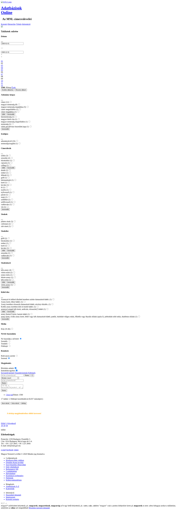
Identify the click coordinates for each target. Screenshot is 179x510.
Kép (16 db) (6, 329)
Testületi (4, 344)
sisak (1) (4, 197)
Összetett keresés (21, 373)
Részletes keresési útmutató (39, 508)
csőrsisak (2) (6, 224)
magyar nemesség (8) (9, 104)
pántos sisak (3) (7, 221)
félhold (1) (5, 175)
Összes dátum (21, 90)
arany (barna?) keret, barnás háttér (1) (15, 314)
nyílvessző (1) (6, 192)
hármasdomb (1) (7, 180)
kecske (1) (5, 185)
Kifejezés (31, 373)
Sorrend (4, 358)
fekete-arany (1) (7, 277)
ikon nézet (5, 403)
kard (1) (4, 182)
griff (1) (4, 178)
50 (7, 426)
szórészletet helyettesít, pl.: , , (30, 506)
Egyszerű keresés (7, 373)
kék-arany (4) (6, 270)
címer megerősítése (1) (10, 109)
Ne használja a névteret (10, 339)
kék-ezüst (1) (6, 280)
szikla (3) (5, 156)
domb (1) (5, 170)
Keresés (4, 24)
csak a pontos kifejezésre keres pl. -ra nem (124, 506)
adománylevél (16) (8, 141)
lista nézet (15, 403)
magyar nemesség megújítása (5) (13, 107)
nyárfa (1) (5, 190)
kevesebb (10, 114)
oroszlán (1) (6, 253)
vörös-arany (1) (7, 285)
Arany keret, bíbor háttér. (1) (12, 302)
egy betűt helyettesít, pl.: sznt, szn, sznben (80, 506)
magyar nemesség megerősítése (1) (14, 122)
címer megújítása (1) (9, 112)
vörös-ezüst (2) (7, 272)
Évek (14, 87)
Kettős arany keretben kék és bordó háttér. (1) (18, 307)
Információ (26, 24)
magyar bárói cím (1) (9, 119)
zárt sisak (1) (6, 226)
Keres (27, 375)
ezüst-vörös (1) (7, 275)
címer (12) (5, 102)
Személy (4, 341)
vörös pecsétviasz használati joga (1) (15, 127)
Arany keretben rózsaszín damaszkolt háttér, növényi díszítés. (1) (26, 304)
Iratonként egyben (8, 371)
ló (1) (3, 187)
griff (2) (4, 238)
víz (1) (3, 207)
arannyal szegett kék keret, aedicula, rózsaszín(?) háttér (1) (23, 309)
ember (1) (5, 173)
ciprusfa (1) (5, 163)
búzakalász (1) (7, 160)
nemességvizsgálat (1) (9, 143)
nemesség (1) (6, 124)
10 (2, 426)
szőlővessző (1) (7, 202)
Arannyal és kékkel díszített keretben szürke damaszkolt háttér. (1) (26, 299)
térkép (23, 403)
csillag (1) (5, 165)
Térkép (19, 24)
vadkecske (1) (6, 204)
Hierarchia (12, 24)
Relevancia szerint (8, 356)
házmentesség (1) (8, 117)
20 (4, 426)
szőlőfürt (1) (6, 200)
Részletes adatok (7, 368)
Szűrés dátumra (7, 90)
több (3, 114)
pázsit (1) (5, 195)
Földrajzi (4, 346)
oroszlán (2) (6, 158)
